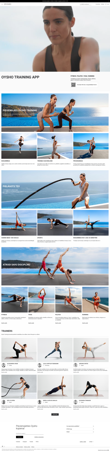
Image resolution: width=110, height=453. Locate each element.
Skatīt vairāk (4, 372)
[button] (107, 4)
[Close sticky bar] (108, 1)
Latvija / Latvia (83, 441)
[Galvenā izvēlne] (2, 4)
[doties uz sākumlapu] (7, 4)
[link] (97, 4)
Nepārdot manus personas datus (103, 450)
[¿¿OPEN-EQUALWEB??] (3, 446)
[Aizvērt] (108, 450)
